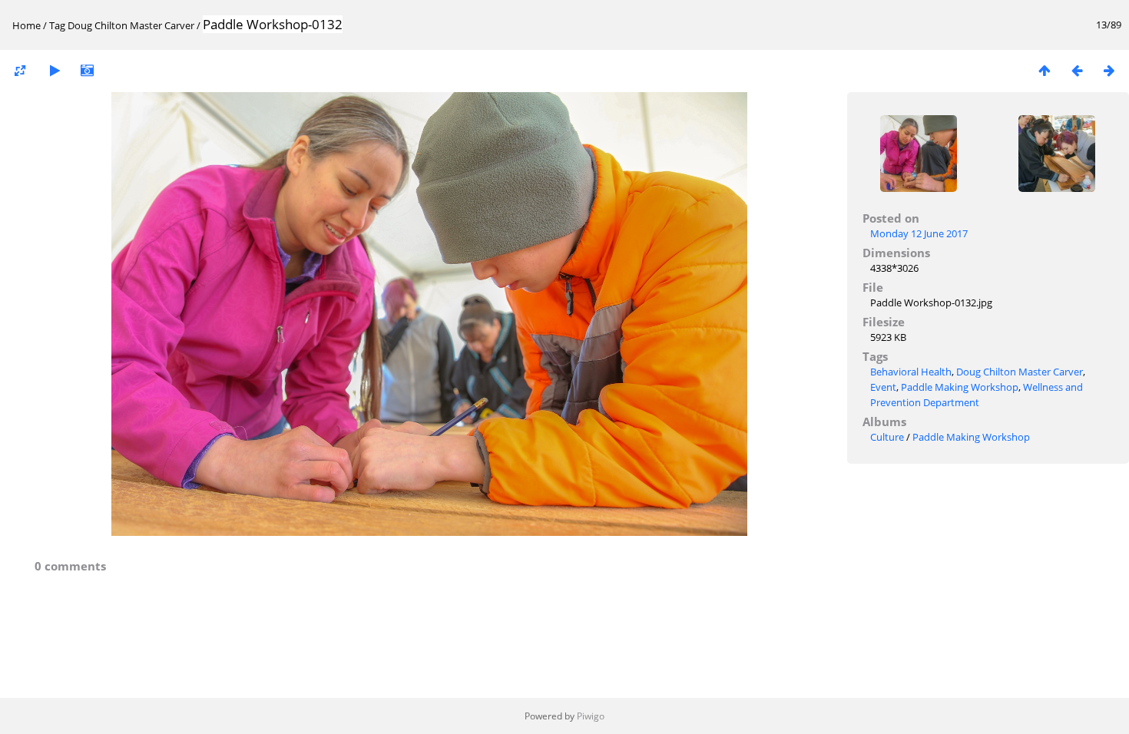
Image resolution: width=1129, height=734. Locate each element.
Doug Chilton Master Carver (131, 25)
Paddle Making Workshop (959, 387)
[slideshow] (54, 70)
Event (883, 387)
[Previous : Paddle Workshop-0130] (1077, 70)
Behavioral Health (911, 372)
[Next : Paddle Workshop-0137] (1109, 70)
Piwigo (590, 715)
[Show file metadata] (87, 70)
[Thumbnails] (1044, 70)
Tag (57, 25)
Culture (887, 437)
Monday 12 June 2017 (919, 233)
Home (26, 25)
